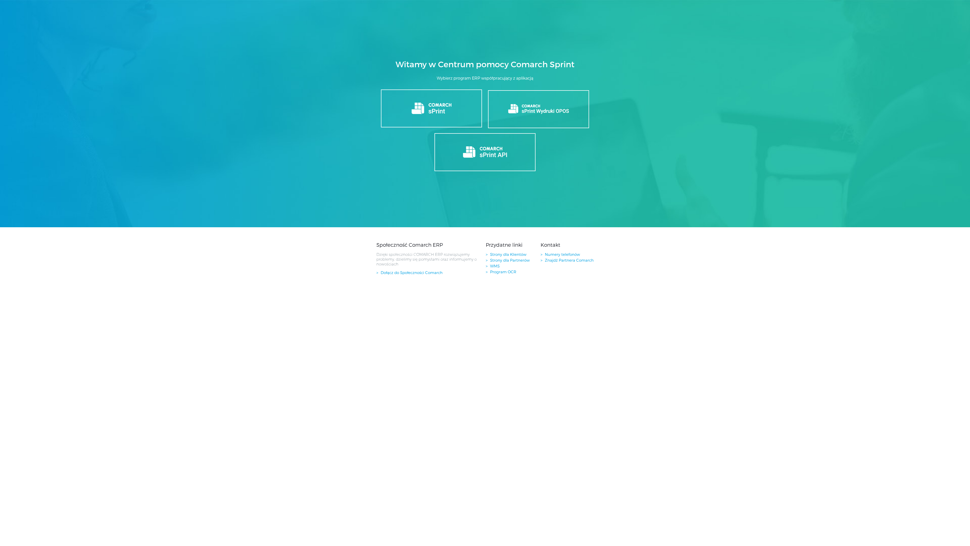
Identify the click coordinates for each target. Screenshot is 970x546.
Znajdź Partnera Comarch (569, 260)
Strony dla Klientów (508, 254)
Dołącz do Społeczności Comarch (412, 272)
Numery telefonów (562, 254)
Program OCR (503, 271)
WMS (495, 266)
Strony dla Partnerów (510, 260)
